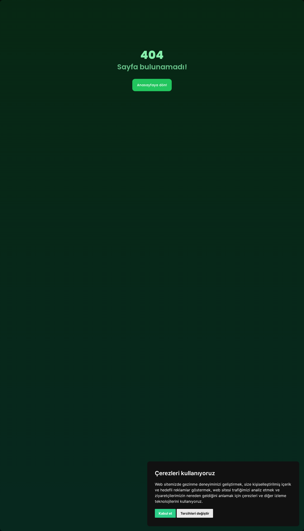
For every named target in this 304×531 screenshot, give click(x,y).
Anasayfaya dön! (152, 85)
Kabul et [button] (165, 513)
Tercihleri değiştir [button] (194, 513)
